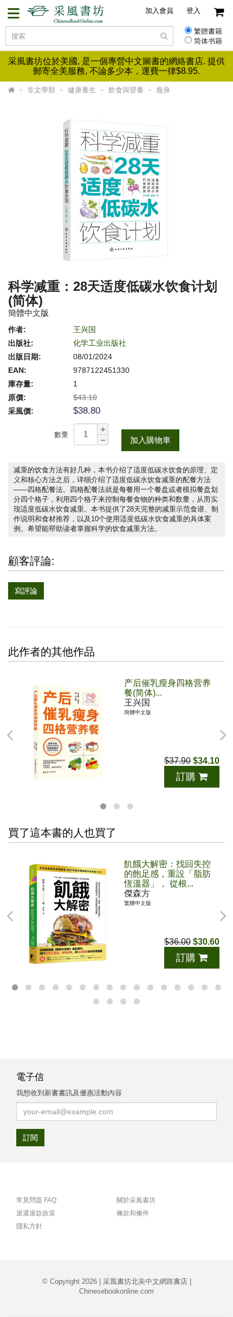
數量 (61, 434)
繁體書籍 (208, 31)
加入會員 (159, 11)
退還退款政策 (35, 1213)
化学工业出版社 (99, 343)
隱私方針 (29, 1226)
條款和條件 (132, 1213)
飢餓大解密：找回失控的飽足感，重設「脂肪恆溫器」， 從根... (167, 873)
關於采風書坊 (136, 1200)
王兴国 (84, 329)
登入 (193, 11)
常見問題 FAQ (36, 1200)
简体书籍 (208, 41)
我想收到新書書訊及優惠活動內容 (69, 1093)
